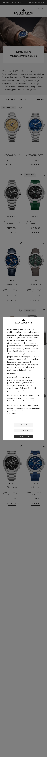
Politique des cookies (28, 388)
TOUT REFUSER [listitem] (23, 425)
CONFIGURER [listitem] (23, 431)
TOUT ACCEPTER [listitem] (23, 436)
